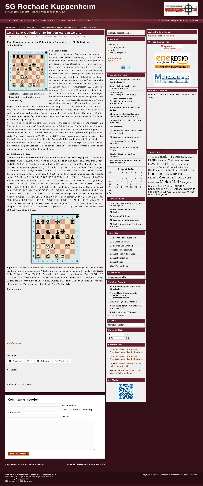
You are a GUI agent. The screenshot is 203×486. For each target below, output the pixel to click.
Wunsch (153, 194)
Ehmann (172, 164)
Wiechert (182, 192)
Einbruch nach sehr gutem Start (125, 137)
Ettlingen (183, 164)
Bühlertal (162, 160)
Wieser (191, 191)
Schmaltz (189, 189)
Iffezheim (162, 170)
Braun (152, 160)
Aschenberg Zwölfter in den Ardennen (25, 464)
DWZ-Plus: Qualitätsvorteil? (123, 302)
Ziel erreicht (116, 127)
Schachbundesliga (119, 258)
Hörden (152, 170)
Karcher (155, 174)
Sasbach (178, 185)
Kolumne (50, 27)
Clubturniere (46, 21)
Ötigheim (162, 195)
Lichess (177, 177)
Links (81, 21)
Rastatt (161, 186)
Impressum (92, 21)
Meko (86, 37)
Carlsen (173, 160)
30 (141, 187)
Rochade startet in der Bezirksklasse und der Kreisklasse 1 (121, 101)
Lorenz (187, 177)
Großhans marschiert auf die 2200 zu (85, 464)
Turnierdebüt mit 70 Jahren (123, 312)
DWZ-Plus (156, 164)
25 (116, 187)
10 (110, 181)
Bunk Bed (122, 315)
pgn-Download (14, 343)
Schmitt (152, 192)
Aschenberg (153, 157)
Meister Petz (153, 183)
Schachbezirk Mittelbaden (122, 254)
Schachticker (116, 262)
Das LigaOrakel (117, 349)
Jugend (32, 21)
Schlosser (178, 189)
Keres (80, 37)
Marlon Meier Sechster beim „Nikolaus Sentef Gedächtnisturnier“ (124, 295)
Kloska (183, 174)
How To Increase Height (31, 477)
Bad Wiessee (187, 157)
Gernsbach (153, 167)
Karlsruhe (168, 174)
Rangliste (20, 21)
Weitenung (172, 192)
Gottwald (172, 167)
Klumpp (153, 177)
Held (186, 167)
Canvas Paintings (48, 477)
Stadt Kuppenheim (119, 266)
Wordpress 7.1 (22, 479)
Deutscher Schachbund (121, 246)
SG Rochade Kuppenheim (50, 6)
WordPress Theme (27, 474)
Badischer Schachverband (123, 238)
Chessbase (183, 160)
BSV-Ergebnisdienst (120, 242)
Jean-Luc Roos (175, 169)
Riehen (168, 186)
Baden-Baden (170, 156)
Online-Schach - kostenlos (161, 36)
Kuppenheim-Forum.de (121, 250)
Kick (176, 174)
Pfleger (185, 183)
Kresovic (165, 177)
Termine (61, 21)
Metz (177, 181)
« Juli (110, 193)
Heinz (180, 167)
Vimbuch (162, 192)
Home (9, 21)
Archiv (72, 21)
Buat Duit (17, 477)
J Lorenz (190, 170)
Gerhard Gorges (26, 37)
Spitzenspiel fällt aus (120, 216)
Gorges (162, 167)
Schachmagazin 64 (159, 189)
